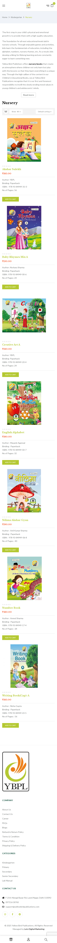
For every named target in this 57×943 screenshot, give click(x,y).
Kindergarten (16, 17)
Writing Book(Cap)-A (15, 695)
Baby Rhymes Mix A (15, 256)
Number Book (11, 607)
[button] (52, 5)
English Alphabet (13, 432)
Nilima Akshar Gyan (15, 520)
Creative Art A (11, 344)
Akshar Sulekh (11, 169)
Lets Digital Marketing (34, 929)
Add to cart (10, 199)
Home (4, 17)
